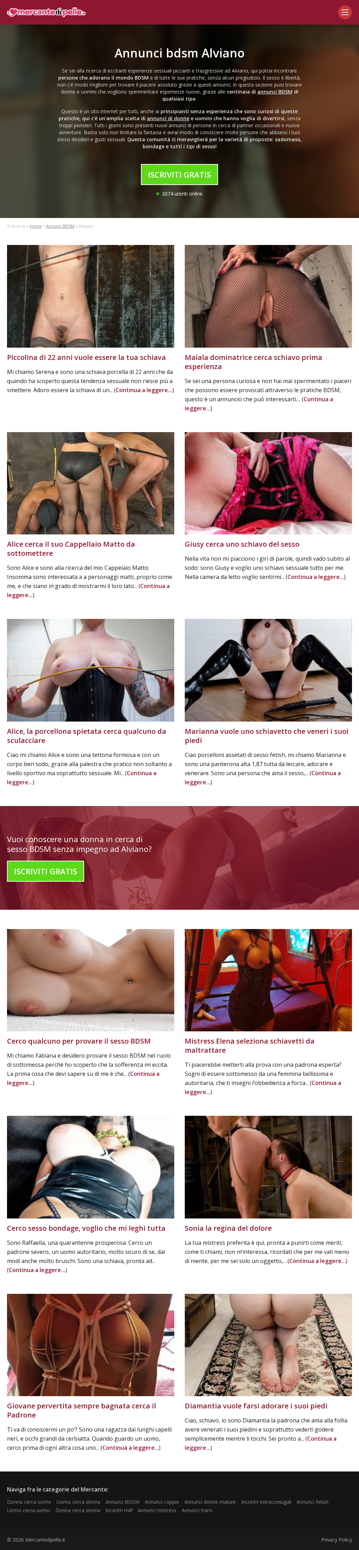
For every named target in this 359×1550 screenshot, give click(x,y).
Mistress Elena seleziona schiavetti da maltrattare (249, 1045)
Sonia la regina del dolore (228, 1228)
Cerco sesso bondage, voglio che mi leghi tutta (86, 1228)
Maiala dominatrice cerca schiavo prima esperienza (253, 362)
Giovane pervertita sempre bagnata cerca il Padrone (81, 1410)
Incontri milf (119, 1510)
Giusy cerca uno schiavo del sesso (242, 544)
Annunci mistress (157, 1510)
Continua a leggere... (144, 390)
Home (35, 226)
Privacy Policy (336, 1539)
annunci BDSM (274, 91)
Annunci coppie (162, 1501)
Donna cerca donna (77, 1510)
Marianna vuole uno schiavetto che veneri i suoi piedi (266, 735)
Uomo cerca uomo (28, 1510)
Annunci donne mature (210, 1501)
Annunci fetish (312, 1501)
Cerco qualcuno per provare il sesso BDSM (79, 1041)
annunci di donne (168, 118)
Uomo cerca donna (78, 1501)
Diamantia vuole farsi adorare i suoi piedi (256, 1406)
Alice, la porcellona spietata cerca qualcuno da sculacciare (86, 735)
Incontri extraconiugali (266, 1501)
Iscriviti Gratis (179, 174)
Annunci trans (197, 1510)
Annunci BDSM (60, 226)
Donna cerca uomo (29, 1501)
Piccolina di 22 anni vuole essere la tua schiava (86, 357)
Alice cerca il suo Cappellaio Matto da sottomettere (71, 548)
